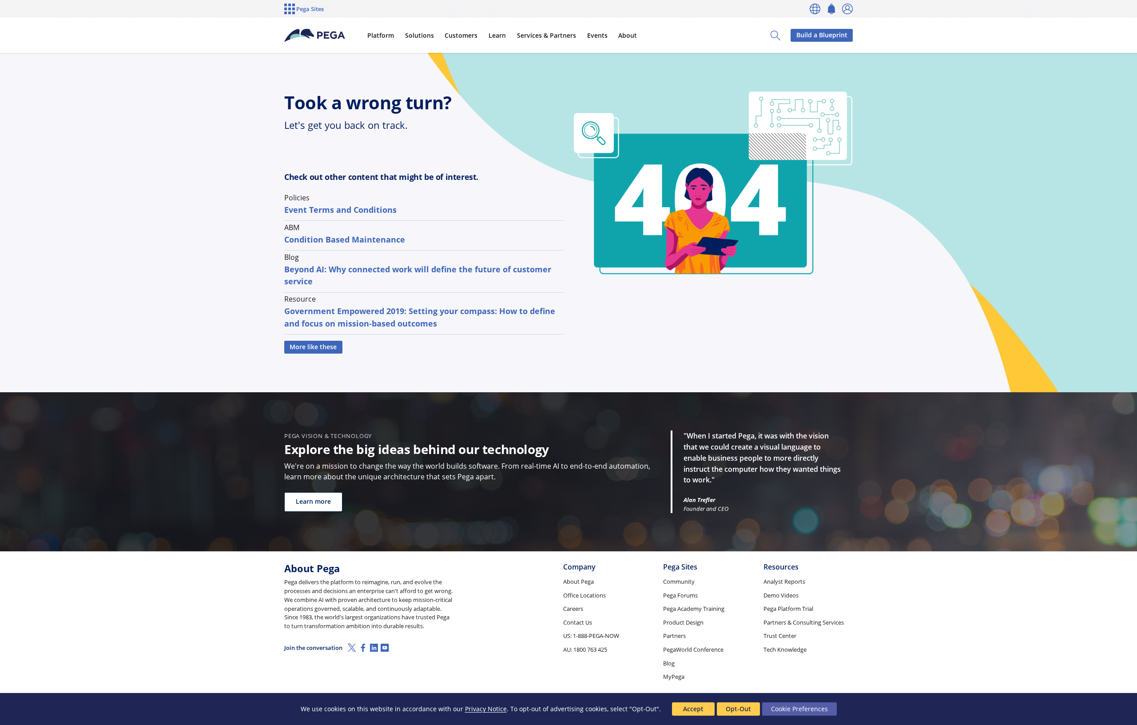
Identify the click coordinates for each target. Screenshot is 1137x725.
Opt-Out (738, 709)
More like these (313, 347)
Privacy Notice (486, 709)
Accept (693, 709)
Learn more (313, 501)
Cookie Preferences (799, 709)
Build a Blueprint (821, 35)
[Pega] (315, 35)
